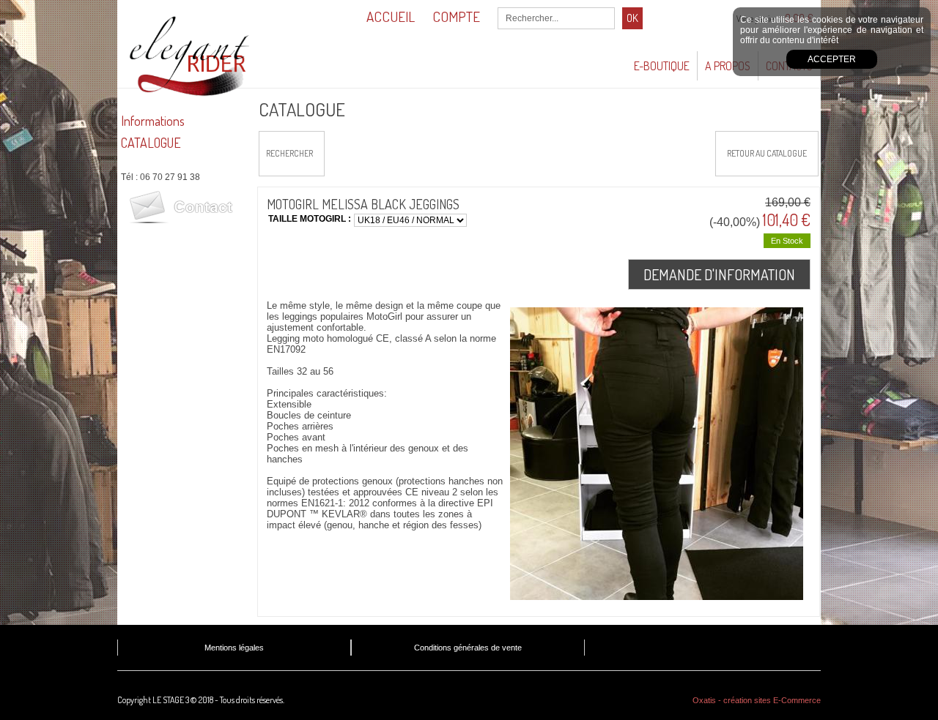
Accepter (832, 59)
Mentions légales (234, 647)
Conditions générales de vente (468, 647)
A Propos (727, 66)
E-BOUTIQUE (662, 66)
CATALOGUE (151, 143)
